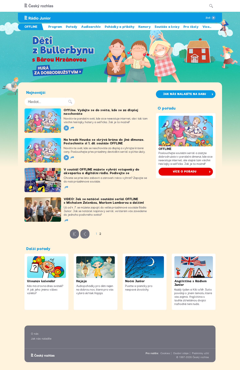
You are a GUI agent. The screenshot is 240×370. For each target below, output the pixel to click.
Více (206, 26)
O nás (35, 333)
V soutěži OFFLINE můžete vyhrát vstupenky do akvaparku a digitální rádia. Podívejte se (101, 171)
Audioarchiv (91, 26)
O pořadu (167, 108)
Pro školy (191, 26)
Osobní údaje (181, 353)
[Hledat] (211, 6)
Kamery (144, 26)
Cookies (165, 353)
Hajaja (81, 281)
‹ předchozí (84, 234)
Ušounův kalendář (41, 281)
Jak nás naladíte (41, 338)
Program (55, 26)
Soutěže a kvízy (167, 26)
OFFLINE (165, 149)
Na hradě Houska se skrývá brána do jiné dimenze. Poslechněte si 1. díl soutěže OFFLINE (104, 141)
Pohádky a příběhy (120, 26)
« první (74, 234)
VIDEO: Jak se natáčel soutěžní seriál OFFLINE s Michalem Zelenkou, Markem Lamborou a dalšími (104, 200)
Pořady (71, 26)
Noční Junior (135, 281)
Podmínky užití (200, 353)
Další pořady (38, 249)
